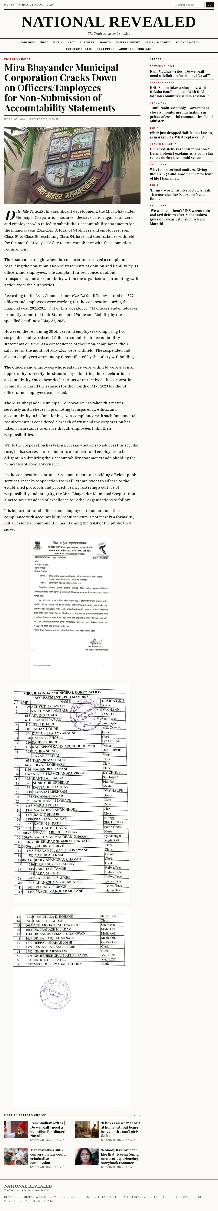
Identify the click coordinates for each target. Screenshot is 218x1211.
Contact (145, 48)
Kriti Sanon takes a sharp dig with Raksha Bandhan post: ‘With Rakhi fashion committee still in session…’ (179, 91)
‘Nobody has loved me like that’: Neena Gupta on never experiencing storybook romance (120, 1156)
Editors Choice (17, 59)
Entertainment (128, 42)
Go (210, 4)
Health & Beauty (158, 42)
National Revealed (109, 21)
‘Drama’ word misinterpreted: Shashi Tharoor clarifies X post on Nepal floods (180, 194)
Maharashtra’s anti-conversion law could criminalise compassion (48, 1156)
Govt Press (106, 48)
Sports (105, 42)
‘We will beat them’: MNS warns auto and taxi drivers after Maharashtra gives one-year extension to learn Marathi (180, 217)
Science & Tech (187, 42)
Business (87, 42)
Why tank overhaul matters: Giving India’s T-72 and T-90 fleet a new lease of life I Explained (182, 173)
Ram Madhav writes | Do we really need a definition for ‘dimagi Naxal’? (47, 1129)
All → (137, 1115)
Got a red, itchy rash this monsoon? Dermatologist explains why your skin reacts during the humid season (181, 153)
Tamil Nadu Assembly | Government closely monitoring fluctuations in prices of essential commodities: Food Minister (181, 114)
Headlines (27, 42)
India (44, 42)
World (58, 42)
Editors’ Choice (79, 48)
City (71, 42)
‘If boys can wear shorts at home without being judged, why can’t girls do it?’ (121, 1129)
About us (126, 48)
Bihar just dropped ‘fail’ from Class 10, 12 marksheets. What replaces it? (181, 134)
